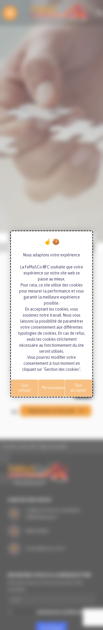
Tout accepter (78, 388)
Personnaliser (53, 387)
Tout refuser (24, 388)
